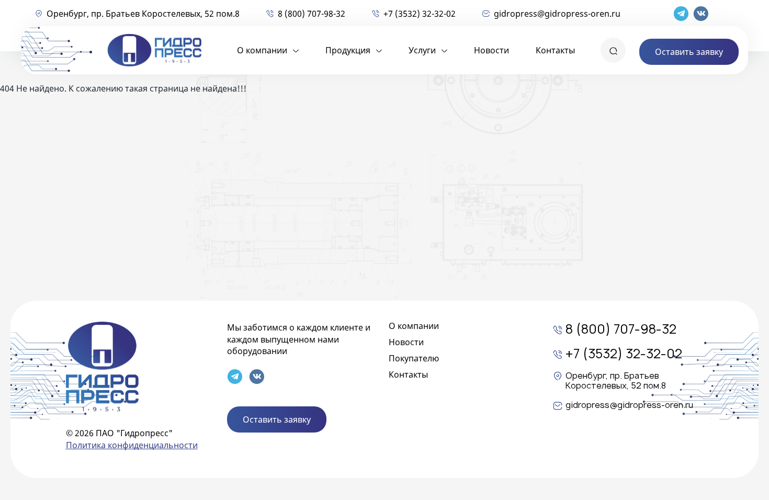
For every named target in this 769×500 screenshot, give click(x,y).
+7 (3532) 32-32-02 (419, 13)
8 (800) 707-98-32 (311, 13)
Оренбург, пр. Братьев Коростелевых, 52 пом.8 (143, 13)
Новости (491, 50)
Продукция (347, 50)
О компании (262, 50)
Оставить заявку (689, 52)
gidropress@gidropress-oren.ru (557, 13)
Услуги (422, 50)
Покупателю (414, 358)
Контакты (555, 50)
